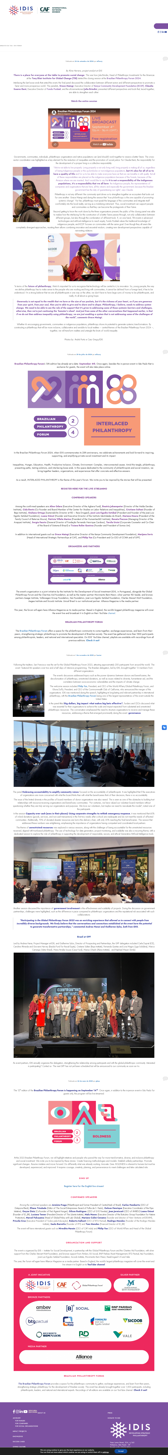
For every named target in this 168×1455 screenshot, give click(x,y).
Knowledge (18, 1436)
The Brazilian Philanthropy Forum (34, 1383)
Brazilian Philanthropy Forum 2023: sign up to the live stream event (84, 1076)
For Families (20, 1421)
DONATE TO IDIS (114, 1418)
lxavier (99, 655)
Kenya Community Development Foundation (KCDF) (119, 86)
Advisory (17, 1418)
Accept (121, 1451)
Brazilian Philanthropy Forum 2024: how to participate (84, 350)
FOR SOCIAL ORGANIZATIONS (26, 1426)
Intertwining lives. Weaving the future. (84, 56)
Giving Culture (19, 1447)
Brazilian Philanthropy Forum (33, 631)
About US (41, 1413)
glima (98, 1081)
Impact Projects (20, 1431)
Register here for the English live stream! (84, 1186)
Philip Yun (82, 686)
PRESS (110, 1413)
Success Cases (19, 1442)
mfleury (99, 61)
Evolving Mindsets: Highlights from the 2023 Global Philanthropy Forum (84, 650)
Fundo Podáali (54, 89)
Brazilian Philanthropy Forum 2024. (124, 78)
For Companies (21, 1423)
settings (105, 1452)
